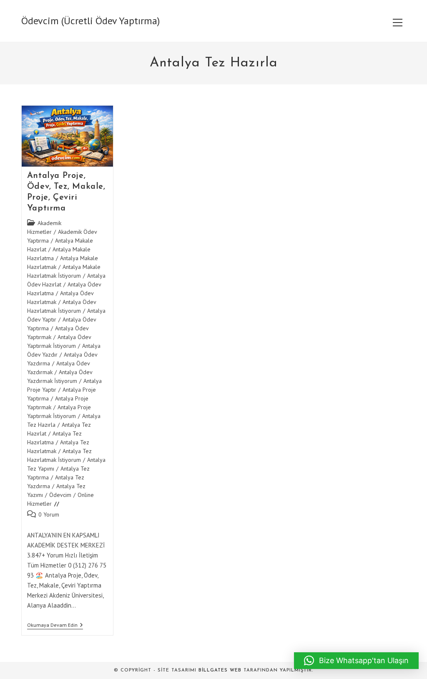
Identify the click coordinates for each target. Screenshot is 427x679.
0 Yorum (48, 514)
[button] (356, 660)
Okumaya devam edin (55, 625)
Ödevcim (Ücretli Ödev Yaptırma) (90, 20)
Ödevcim (60, 495)
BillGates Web (219, 670)
